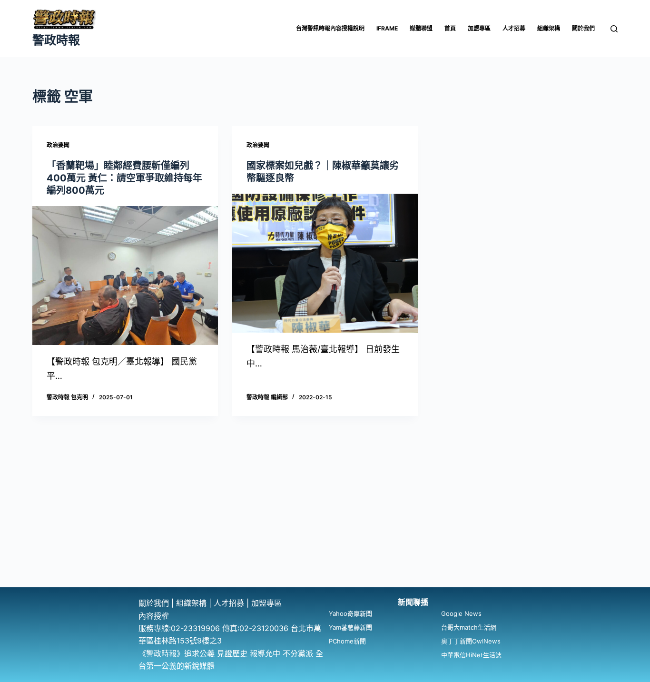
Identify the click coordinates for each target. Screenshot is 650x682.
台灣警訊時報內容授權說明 (330, 28)
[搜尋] (614, 28)
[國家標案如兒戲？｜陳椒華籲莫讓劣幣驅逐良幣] (325, 263)
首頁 (450, 28)
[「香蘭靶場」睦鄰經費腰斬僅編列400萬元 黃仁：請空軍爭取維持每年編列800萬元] (125, 275)
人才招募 (513, 28)
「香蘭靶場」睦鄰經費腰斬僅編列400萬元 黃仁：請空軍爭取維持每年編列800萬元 (124, 178)
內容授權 (153, 616)
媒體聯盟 (421, 28)
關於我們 (583, 28)
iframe (387, 28)
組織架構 (548, 28)
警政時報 (56, 40)
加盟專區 (479, 28)
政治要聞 (58, 144)
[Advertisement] (325, 516)
